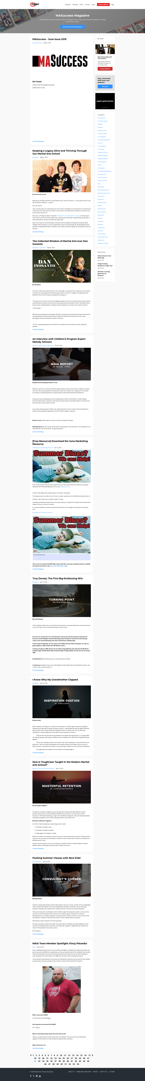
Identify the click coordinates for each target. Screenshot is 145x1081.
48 (53, 1064)
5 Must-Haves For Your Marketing (104, 257)
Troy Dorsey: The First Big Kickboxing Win (57, 578)
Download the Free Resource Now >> (42, 512)
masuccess (39, 43)
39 (64, 1061)
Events (81, 4)
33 (39, 1061)
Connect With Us (103, 4)
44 (84, 1061)
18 (35, 1058)
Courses (87, 4)
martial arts (101, 196)
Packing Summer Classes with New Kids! (56, 858)
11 (65, 1055)
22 (51, 1058)
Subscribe (105, 86)
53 (74, 1064)
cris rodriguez (102, 146)
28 (76, 1058)
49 (57, 1064)
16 (85, 1055)
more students (102, 212)
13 (73, 1055)
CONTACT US (103, 1072)
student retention (49, 768)
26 (68, 1058)
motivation (35, 157)
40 (68, 1061)
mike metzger (102, 209)
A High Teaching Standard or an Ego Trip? (105, 265)
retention (35, 345)
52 (70, 1064)
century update (102, 133)
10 (61, 1055)
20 (43, 1058)
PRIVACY (95, 1072)
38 (60, 1061)
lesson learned (102, 177)
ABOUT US (71, 1072)
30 (84, 1058)
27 (72, 1058)
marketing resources (104, 193)
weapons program (103, 243)
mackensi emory (102, 180)
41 (72, 1061)
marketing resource (47, 447)
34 (43, 1061)
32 (35, 1061)
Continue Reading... (38, 141)
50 (62, 1064)
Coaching (75, 4)
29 (80, 1058)
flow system (101, 168)
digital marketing (103, 155)
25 (64, 1058)
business (100, 127)
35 (47, 1061)
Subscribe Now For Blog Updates (72, 27)
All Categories (102, 118)
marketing (101, 187)
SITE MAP (112, 1072)
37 (55, 1061)
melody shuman (102, 202)
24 (60, 1058)
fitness (100, 165)
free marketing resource (105, 171)
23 (55, 1058)
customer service (103, 152)
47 (49, 1064)
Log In (93, 4)
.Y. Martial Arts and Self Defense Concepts (68, 216)
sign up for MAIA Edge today (58, 566)
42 (76, 1061)
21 (47, 1058)
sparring (41, 768)
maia (33, 43)
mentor (100, 205)
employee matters (103, 158)
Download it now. (65, 487)
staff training (43, 345)
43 (80, 1061)
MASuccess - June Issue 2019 (49, 39)
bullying (100, 124)
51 (66, 1064)
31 (88, 1058)
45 (88, 1061)
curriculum (101, 149)
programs (100, 221)
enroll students (102, 162)
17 (89, 1055)
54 (78, 1064)
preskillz (100, 218)
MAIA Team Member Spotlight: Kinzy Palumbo (59, 943)
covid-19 (100, 143)
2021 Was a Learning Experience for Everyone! (104, 273)
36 (51, 1061)
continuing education (104, 140)
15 (81, 1055)
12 (69, 1055)
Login (112, 4)
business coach (102, 130)
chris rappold (102, 137)
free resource (36, 447)
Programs (68, 4)
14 (77, 1055)
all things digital (102, 121)
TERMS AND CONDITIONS (83, 1072)
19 (39, 1058)
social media (101, 227)
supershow (42, 247)
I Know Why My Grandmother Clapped (55, 679)
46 (45, 1064)
